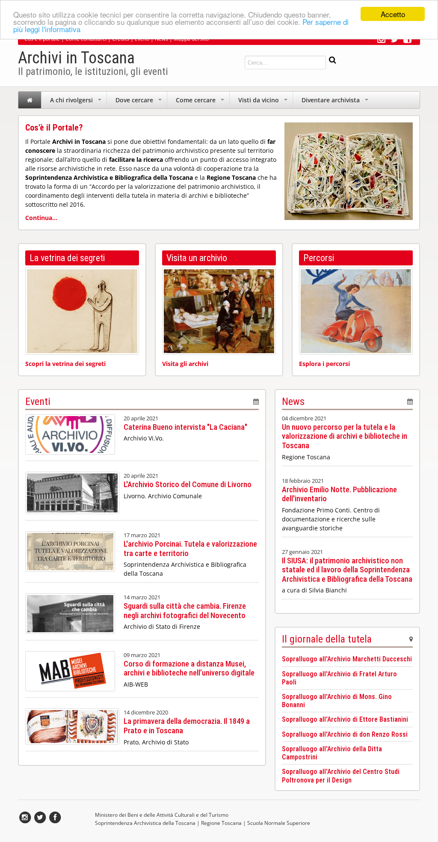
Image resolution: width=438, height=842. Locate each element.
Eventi (37, 402)
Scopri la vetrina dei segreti (65, 364)
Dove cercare (139, 102)
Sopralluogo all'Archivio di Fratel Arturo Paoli (339, 678)
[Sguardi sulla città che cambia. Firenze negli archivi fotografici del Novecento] (70, 636)
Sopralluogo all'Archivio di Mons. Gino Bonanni (337, 701)
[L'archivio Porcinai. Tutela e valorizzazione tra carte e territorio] (70, 574)
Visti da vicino (263, 102)
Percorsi (318, 258)
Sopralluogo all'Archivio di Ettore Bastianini (345, 719)
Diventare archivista (336, 102)
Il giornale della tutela (327, 639)
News (293, 402)
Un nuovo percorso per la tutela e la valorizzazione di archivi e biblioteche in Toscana (344, 436)
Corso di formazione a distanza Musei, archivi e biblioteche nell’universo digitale (189, 668)
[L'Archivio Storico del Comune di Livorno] (72, 516)
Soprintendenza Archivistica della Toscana (145, 823)
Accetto (393, 14)
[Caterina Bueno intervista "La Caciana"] (70, 456)
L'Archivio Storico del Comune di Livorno (188, 484)
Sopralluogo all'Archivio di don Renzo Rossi (345, 734)
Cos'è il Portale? (54, 127)
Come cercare (201, 102)
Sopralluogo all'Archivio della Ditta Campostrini (332, 753)
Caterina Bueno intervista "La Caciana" (185, 426)
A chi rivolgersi (76, 102)
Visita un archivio (196, 258)
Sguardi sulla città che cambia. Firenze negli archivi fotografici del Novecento (185, 610)
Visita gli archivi (185, 364)
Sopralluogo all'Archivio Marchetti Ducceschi (347, 659)
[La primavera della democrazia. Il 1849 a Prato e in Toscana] (72, 747)
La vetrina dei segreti (67, 258)
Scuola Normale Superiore (278, 823)
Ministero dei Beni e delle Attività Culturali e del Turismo (161, 814)
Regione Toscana (221, 823)
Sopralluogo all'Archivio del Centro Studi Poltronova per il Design (341, 776)
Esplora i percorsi (324, 364)
